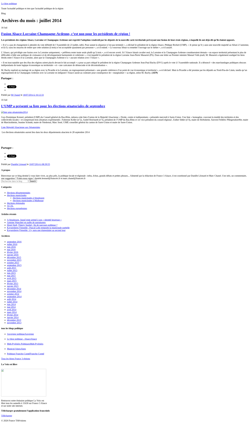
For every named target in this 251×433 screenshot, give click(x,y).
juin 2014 (11, 304)
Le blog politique (9, 3)
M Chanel (15, 95)
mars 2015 (12, 281)
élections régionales (16, 203)
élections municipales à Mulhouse (28, 200)
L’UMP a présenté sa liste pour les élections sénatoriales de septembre (53, 106)
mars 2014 (12, 312)
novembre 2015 (14, 260)
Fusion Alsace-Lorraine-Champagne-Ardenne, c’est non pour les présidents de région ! (65, 34)
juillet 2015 (12, 270)
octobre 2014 (13, 294)
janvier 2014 (12, 317)
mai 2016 (11, 249)
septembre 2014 (14, 296)
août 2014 (11, 299)
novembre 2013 (14, 322)
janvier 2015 (12, 286)
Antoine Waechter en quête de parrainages (26, 222)
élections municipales (16, 195)
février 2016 (12, 252)
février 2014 (12, 315)
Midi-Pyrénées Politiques (25, 344)
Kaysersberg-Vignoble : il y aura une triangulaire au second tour (36, 230)
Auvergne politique (20, 334)
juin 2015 (11, 273)
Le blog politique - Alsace (22, 339)
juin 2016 (11, 247)
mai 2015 (11, 275)
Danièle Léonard (18, 164)
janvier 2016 (12, 255)
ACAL (10, 206)
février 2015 (12, 283)
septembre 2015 (14, 265)
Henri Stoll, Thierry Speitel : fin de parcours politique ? (32, 225)
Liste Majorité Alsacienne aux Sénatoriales (20, 127)
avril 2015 (11, 278)
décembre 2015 (14, 257)
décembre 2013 (14, 320)
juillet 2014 (12, 302)
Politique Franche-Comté (25, 353)
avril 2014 (11, 309)
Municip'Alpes (16, 349)
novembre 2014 (14, 291)
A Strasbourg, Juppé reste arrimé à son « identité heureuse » (34, 220)
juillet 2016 (12, 244)
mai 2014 (11, 307)
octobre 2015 (13, 262)
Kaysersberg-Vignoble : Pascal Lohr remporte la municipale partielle (38, 227)
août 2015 (11, 268)
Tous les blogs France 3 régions (15, 358)
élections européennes (17, 208)
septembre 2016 (14, 242)
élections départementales (18, 192)
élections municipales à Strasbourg (28, 198)
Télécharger (6, 415)
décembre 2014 (14, 289)
